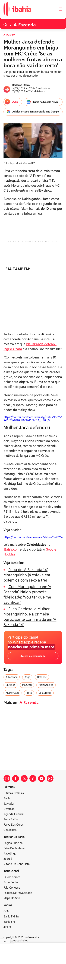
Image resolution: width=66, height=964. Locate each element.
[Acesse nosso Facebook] (15, 778)
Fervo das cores (14, 824)
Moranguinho (46, 685)
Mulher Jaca (12, 692)
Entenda (10, 685)
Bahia (7, 798)
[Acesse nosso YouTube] (41, 778)
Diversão (9, 809)
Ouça (15, 101)
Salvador (9, 803)
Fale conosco (12, 887)
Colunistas (10, 830)
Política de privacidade (18, 893)
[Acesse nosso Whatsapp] (50, 778)
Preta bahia (11, 819)
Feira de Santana (14, 848)
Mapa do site (12, 898)
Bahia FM (9, 922)
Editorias (9, 787)
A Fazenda (25, 25)
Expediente (11, 882)
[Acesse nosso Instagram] (7, 778)
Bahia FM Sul (11, 916)
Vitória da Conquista (17, 864)
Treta (29, 692)
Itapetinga (10, 853)
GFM (6, 911)
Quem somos (12, 877)
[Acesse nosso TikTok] (32, 778)
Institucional (11, 871)
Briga (27, 677)
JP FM (7, 927)
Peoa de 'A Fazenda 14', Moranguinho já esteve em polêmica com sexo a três (27, 575)
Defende (42, 677)
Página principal (13, 843)
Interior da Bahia (14, 837)
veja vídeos (45, 692)
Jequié (8, 859)
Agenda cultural (14, 814)
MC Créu (27, 685)
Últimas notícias (14, 793)
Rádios (8, 905)
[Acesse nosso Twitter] (24, 778)
